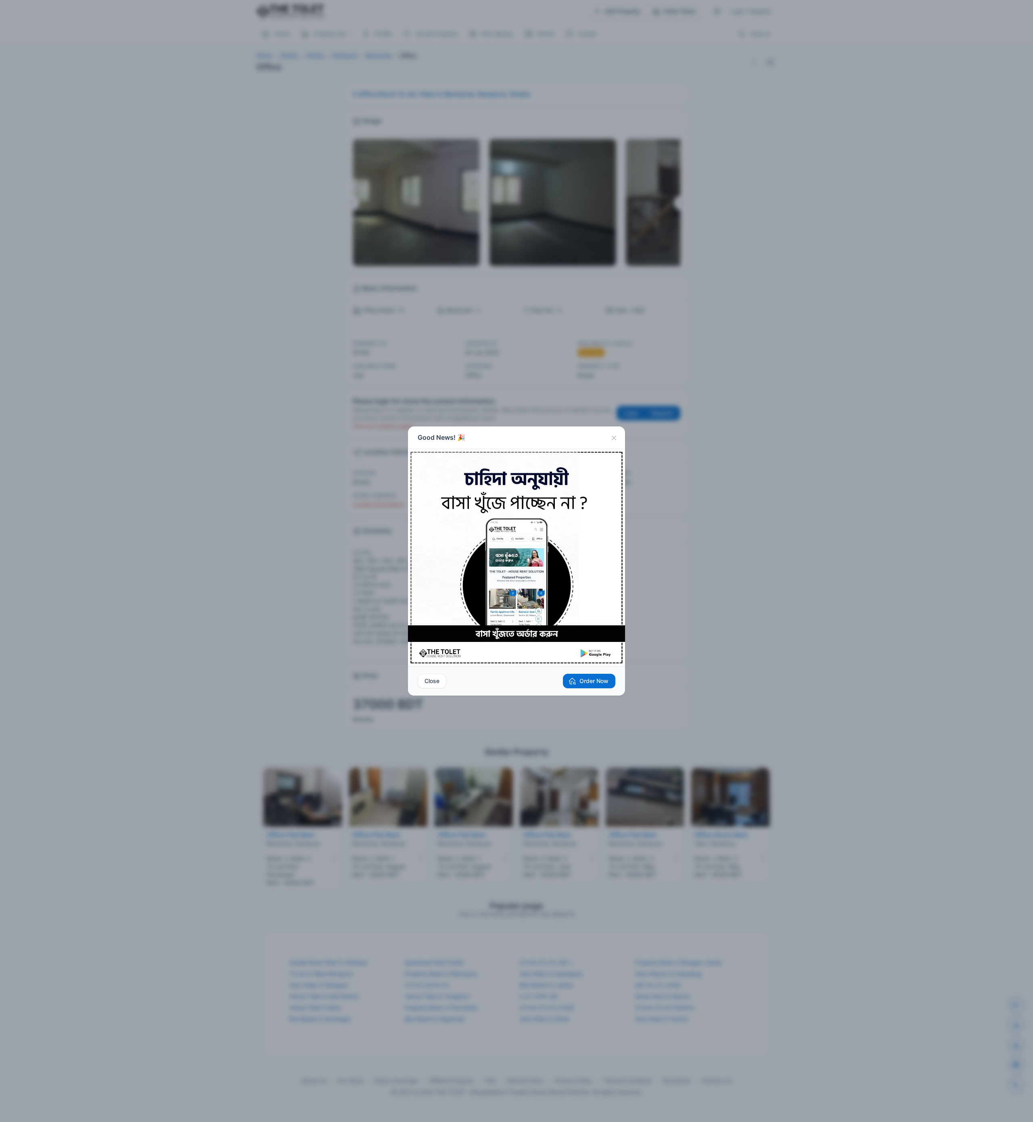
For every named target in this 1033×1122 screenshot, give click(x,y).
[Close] (613, 437)
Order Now (594, 680)
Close (431, 680)
